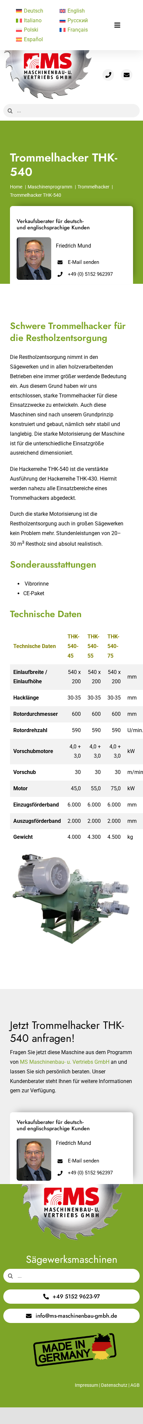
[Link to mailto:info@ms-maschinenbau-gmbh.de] (126, 75)
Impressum (86, 1385)
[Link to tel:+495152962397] (108, 75)
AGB (135, 1385)
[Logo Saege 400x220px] (47, 53)
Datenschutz (114, 1385)
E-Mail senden (83, 262)
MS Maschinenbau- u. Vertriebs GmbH (64, 1062)
